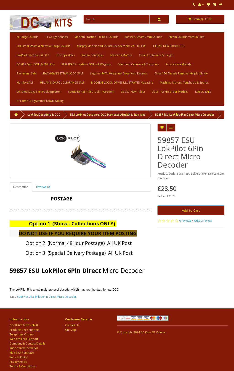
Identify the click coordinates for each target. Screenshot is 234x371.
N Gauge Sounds (27, 37)
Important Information (24, 348)
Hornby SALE (25, 82)
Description (20, 187)
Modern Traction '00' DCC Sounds (96, 37)
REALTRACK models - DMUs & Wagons (86, 64)
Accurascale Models (178, 64)
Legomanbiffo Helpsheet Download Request (119, 73)
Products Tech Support (24, 330)
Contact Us (72, 325)
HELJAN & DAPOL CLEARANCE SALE (62, 82)
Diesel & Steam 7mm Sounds (143, 37)
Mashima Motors (121, 55)
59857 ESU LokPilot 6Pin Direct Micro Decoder (184, 114)
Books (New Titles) (133, 92)
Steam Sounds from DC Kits (186, 37)
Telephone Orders (22, 334)
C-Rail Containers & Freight (156, 55)
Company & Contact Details (27, 343)
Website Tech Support (24, 339)
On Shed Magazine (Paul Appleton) (39, 92)
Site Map (70, 330)
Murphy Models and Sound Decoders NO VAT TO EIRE (111, 46)
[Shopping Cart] (214, 4)
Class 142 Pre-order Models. (170, 92)
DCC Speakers (65, 55)
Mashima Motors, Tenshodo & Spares (184, 82)
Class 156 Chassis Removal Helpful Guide (181, 73)
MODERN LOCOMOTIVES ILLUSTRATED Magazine (122, 82)
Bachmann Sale (26, 73)
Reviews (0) (43, 187)
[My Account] (201, 4)
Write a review (203, 221)
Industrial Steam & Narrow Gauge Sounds (43, 46)
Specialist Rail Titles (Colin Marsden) (91, 92)
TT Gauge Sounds (56, 37)
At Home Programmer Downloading (40, 101)
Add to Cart (191, 210)
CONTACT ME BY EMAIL (24, 325)
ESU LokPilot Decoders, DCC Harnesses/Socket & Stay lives (107, 114)
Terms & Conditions (22, 366)
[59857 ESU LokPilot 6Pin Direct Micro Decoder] (80, 151)
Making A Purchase (22, 353)
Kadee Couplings (93, 55)
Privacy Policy (18, 362)
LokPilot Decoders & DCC (33, 55)
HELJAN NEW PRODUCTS (168, 46)
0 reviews (185, 221)
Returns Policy (19, 357)
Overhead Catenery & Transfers (138, 64)
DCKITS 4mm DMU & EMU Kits (36, 64)
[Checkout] (220, 4)
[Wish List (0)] (208, 4)
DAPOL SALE (203, 92)
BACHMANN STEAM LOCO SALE (63, 73)
